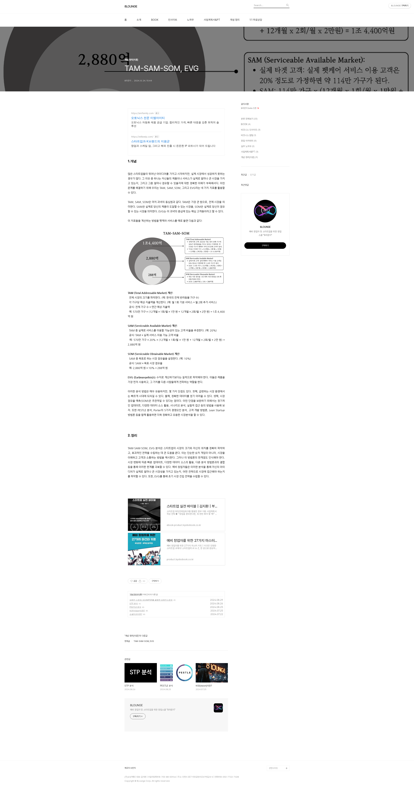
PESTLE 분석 (135, 607)
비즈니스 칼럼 (248, 135)
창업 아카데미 (248, 140)
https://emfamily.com (142, 113)
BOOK (154, 19)
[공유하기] (140, 581)
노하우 (190, 19)
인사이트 (172, 19)
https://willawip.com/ (142, 136)
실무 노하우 (247, 146)
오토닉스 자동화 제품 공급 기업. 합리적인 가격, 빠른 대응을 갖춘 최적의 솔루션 (175, 124)
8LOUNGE (131, 6)
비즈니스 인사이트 (250, 129)
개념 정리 (235, 19)
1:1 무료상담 (256, 19)
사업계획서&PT (212, 19)
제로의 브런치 (130, 768)
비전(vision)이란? (137, 610)
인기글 (253, 174)
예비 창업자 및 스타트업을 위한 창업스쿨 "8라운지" (152, 709)
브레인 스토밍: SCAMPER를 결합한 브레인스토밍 (151, 600)
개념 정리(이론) (136, 594)
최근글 (244, 174)
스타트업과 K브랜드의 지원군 (150, 141)
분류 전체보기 (249, 118)
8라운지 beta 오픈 (250, 108)
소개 (139, 19)
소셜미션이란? (136, 614)
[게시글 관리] (144, 581)
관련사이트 (273, 768)
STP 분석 (134, 603)
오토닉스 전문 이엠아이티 (148, 118)
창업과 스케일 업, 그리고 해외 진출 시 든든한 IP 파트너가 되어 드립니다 (173, 145)
